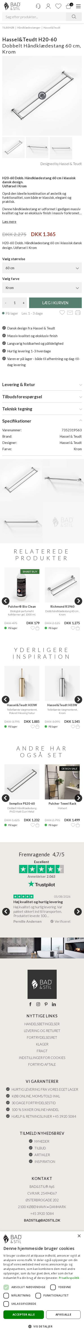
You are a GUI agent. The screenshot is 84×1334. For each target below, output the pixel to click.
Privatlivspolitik (69, 1278)
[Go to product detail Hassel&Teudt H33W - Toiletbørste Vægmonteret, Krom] (62, 683)
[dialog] (42, 1282)
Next (78, 601)
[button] (42, 1326)
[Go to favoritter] (58, 6)
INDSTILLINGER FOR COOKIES (42, 1058)
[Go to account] (48, 6)
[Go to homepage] (12, 6)
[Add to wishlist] (62, 313)
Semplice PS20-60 (22, 803)
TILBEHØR (8, 27)
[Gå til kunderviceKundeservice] (38, 6)
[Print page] (78, 313)
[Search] (74, 16)
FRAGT (42, 1051)
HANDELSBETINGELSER (42, 1024)
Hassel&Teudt (51, 27)
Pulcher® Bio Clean (22, 606)
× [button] (79, 1236)
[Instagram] (38, 1004)
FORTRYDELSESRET (42, 1037)
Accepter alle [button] (24, 1314)
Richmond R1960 (62, 606)
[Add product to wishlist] (33, 628)
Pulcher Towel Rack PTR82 (62, 804)
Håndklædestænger (29, 27)
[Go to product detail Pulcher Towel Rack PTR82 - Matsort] (62, 781)
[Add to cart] (37, 628)
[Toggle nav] (78, 6)
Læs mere (9, 221)
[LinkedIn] (54, 1004)
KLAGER (42, 1044)
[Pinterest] (46, 1004)
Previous (5, 601)
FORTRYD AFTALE (42, 1064)
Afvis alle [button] (63, 1314)
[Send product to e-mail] (70, 313)
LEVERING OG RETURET (42, 1031)
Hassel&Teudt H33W (22, 705)
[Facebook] (30, 1004)
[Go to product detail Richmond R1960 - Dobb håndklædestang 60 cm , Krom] (62, 584)
